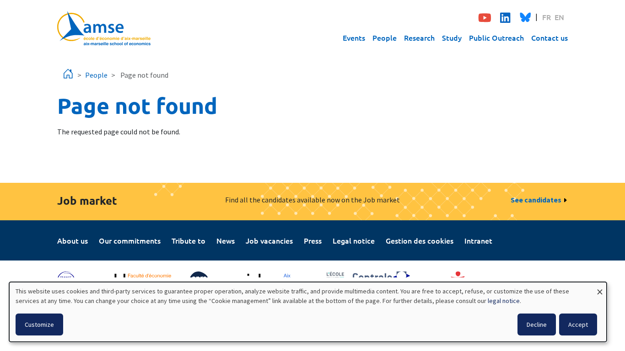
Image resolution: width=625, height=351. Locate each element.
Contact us (549, 37)
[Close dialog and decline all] (600, 287)
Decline (537, 324)
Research (419, 37)
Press (313, 240)
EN (559, 17)
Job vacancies (269, 240)
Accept (578, 324)
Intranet (478, 240)
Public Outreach (496, 37)
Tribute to (188, 240)
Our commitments (130, 240)
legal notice (504, 301)
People (384, 37)
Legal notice (354, 240)
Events (354, 37)
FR (546, 17)
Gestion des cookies (419, 240)
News (225, 240)
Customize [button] (39, 324)
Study (452, 37)
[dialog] (308, 312)
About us (72, 240)
